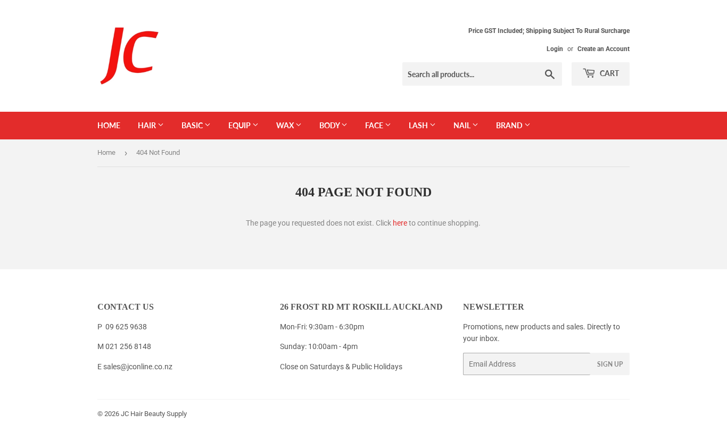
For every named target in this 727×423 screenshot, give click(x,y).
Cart (608, 73)
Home (108, 125)
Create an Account (603, 49)
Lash (419, 125)
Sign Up (610, 364)
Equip (240, 125)
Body (330, 125)
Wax (285, 125)
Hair (148, 125)
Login (555, 49)
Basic (192, 125)
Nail (462, 125)
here (400, 223)
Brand (510, 125)
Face (375, 125)
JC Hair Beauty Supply (154, 414)
